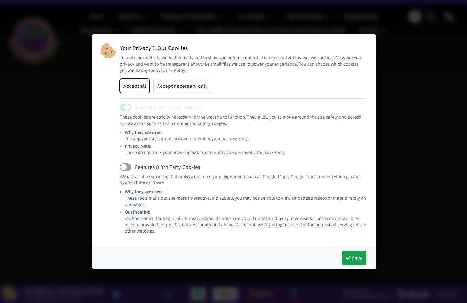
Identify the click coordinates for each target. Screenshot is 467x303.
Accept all (134, 86)
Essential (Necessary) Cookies (169, 107)
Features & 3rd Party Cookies (167, 167)
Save (357, 258)
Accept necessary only (182, 86)
